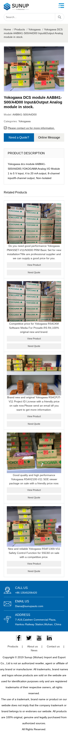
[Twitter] (29, 638)
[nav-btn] (61, 5)
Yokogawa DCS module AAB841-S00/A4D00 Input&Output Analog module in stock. (33, 33)
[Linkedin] (49, 638)
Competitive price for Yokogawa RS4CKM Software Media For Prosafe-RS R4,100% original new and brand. (34, 327)
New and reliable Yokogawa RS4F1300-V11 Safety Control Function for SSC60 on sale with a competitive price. (34, 553)
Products (19, 29)
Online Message (49, 137)
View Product (34, 265)
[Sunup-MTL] (16, 6)
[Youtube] (39, 638)
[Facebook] (18, 638)
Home (7, 29)
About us (32, 646)
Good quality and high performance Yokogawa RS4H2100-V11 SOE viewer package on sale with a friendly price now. (34, 479)
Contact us (53, 646)
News (34, 650)
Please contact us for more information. (31, 128)
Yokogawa (34, 29)
